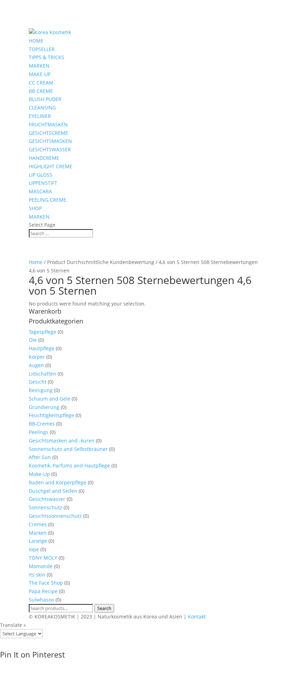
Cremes (38, 524)
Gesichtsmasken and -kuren (61, 440)
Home (35, 262)
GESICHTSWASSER (50, 149)
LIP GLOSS (40, 174)
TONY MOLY (43, 557)
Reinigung (41, 390)
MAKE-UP (40, 74)
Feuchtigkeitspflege (51, 415)
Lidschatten (42, 373)
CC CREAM (41, 82)
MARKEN (39, 65)
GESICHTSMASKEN (50, 141)
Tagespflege (42, 331)
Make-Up (39, 474)
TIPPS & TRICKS (46, 57)
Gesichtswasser (47, 499)
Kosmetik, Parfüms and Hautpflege (69, 465)
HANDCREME (44, 158)
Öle (33, 340)
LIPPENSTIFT (43, 183)
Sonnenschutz (45, 507)
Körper (37, 356)
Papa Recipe (43, 591)
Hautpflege (41, 348)
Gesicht (37, 381)
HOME (36, 40)
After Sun (40, 457)
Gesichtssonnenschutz (55, 516)
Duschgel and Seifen (53, 491)
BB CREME (41, 91)
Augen (36, 365)
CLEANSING (42, 107)
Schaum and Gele (49, 398)
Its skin (37, 574)
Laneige (38, 540)
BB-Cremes (42, 423)
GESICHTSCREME (48, 133)
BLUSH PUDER (45, 99)
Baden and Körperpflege (57, 482)
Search (104, 608)
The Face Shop (46, 582)
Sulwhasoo (41, 599)
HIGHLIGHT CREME (50, 166)
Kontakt (197, 616)
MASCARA (40, 191)
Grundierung (44, 407)
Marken (38, 532)
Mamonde (41, 566)
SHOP (35, 208)
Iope (34, 549)
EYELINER (40, 116)
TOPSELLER (42, 49)
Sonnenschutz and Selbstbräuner (68, 449)
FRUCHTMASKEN (48, 124)
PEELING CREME (47, 199)
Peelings (38, 432)
